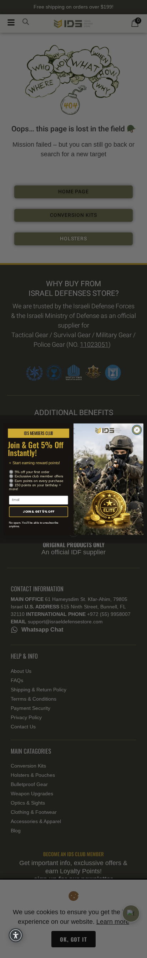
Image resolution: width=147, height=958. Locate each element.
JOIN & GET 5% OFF (38, 511)
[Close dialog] (137, 430)
